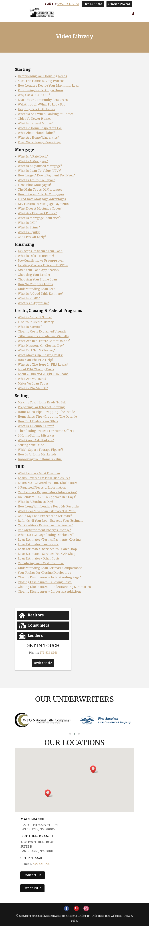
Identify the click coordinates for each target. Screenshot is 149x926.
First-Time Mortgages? (34, 185)
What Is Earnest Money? (35, 123)
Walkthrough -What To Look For (41, 104)
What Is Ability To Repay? (36, 180)
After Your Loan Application (38, 270)
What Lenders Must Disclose (39, 473)
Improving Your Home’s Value (40, 459)
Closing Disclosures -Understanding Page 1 (49, 577)
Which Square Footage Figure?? (40, 449)
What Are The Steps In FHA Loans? (43, 364)
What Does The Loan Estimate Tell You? (47, 511)
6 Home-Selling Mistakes (36, 435)
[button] (70, 734)
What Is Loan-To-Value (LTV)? (39, 170)
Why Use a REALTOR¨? (34, 95)
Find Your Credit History (36, 322)
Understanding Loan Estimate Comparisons (50, 568)
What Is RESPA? (29, 298)
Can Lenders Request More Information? (47, 492)
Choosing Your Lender (34, 274)
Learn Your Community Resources (43, 99)
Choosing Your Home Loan (37, 279)
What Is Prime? (29, 227)
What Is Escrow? (30, 326)
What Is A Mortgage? (33, 161)
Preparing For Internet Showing (41, 407)
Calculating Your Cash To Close (41, 563)
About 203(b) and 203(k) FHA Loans (43, 374)
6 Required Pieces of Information (42, 487)
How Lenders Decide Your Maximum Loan (48, 85)
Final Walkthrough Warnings (39, 142)
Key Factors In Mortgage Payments (43, 204)
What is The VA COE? (33, 388)
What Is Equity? (29, 232)
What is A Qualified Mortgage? (40, 166)
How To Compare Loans (35, 284)
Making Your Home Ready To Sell (42, 402)
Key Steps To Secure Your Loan (40, 251)
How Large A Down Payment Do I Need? (46, 175)
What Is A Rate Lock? (33, 156)
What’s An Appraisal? (33, 303)
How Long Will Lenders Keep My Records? (49, 506)
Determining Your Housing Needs (42, 76)
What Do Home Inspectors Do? (40, 128)
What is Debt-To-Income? (36, 256)
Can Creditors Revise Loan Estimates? (45, 525)
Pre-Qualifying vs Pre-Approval (41, 260)
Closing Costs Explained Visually (42, 331)
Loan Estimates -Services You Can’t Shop (47, 549)
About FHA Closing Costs (36, 369)
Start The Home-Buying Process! (41, 81)
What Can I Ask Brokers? (36, 440)
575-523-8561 (68, 4)
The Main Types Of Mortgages (40, 189)
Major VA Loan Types (33, 383)
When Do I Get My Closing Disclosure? (46, 535)
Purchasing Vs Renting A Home (40, 90)
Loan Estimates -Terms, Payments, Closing (49, 539)
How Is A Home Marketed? (37, 454)
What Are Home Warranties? (38, 137)
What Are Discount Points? (37, 213)
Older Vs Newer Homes (34, 118)
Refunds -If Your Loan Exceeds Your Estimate (50, 520)
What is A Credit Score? (35, 317)
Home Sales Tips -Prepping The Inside (46, 412)
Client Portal (119, 4)
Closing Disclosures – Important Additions (49, 591)
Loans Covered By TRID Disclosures (44, 478)
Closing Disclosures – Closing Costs (45, 582)
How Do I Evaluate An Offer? (38, 421)
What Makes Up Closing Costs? (40, 355)
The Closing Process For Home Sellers (46, 431)
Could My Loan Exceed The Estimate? (45, 516)
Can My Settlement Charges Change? (44, 530)
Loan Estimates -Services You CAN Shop (47, 553)
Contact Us (32, 875)
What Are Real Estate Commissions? (44, 341)
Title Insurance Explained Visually (43, 336)
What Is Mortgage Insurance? (39, 218)
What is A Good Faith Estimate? (40, 293)
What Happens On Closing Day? (41, 345)
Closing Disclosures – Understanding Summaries (54, 587)
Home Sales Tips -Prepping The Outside (47, 416)
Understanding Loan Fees (36, 289)
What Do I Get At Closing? (36, 350)
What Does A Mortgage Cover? (40, 208)
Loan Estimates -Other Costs (39, 558)
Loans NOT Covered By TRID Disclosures (48, 483)
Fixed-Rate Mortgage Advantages (42, 199)
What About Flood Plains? (36, 133)
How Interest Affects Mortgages (41, 194)
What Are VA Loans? (32, 379)
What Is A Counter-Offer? (36, 426)
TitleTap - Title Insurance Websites (100, 915)
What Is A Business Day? (35, 501)
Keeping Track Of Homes (36, 109)
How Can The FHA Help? (35, 360)
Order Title (92, 4)
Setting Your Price (31, 445)
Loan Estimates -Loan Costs (38, 544)
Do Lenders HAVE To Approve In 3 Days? (47, 497)
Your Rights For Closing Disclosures (44, 572)
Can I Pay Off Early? (32, 237)
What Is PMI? (27, 222)
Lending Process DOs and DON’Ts (43, 265)
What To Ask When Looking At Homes (46, 114)
